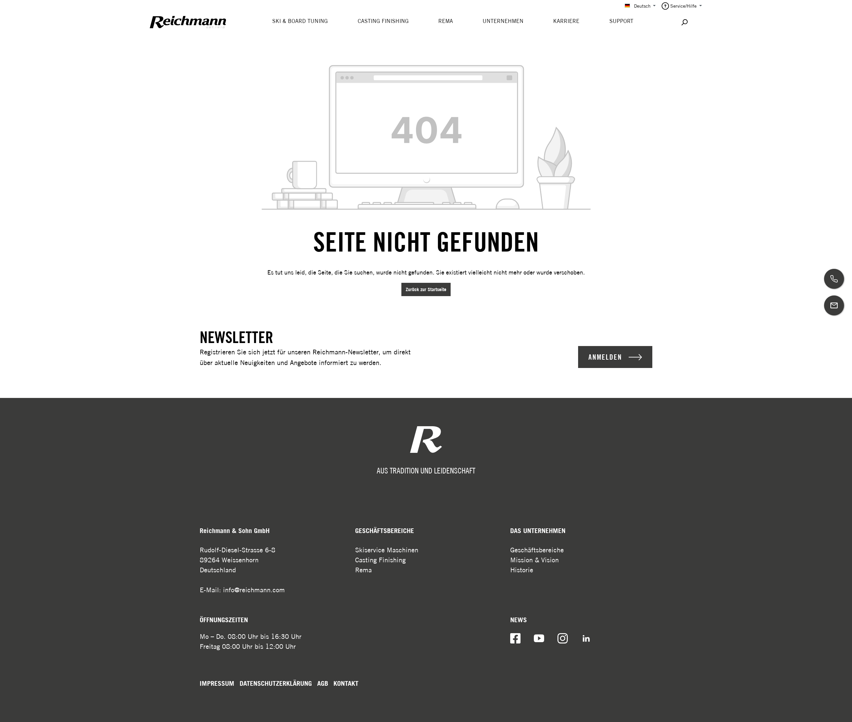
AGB (322, 683)
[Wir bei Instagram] (562, 638)
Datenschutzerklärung (276, 683)
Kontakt (345, 683)
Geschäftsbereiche (537, 550)
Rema (363, 570)
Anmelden (605, 357)
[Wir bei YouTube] (539, 638)
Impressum (217, 683)
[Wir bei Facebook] (515, 638)
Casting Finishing (380, 560)
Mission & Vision (534, 560)
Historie (521, 570)
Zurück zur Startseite (426, 289)
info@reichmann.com (254, 590)
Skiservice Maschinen (386, 550)
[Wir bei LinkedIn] (586, 638)
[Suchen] (684, 22)
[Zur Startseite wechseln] (188, 22)
